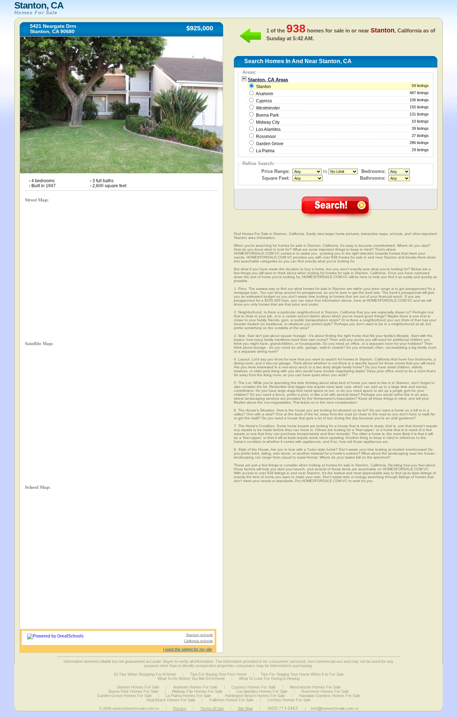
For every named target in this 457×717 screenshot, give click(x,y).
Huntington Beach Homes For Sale (255, 695)
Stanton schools (199, 635)
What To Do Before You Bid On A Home (191, 678)
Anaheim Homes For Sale (195, 687)
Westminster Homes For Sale (315, 687)
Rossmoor (266, 136)
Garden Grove (269, 143)
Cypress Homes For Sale (253, 687)
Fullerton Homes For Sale (231, 700)
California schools (198, 641)
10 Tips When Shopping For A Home (145, 674)
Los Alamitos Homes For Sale (261, 691)
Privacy (179, 708)
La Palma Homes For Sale (188, 695)
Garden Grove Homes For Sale (124, 695)
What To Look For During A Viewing (269, 678)
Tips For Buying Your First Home (218, 674)
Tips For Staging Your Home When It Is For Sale (302, 674)
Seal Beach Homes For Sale (170, 700)
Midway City (268, 122)
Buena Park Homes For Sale (133, 691)
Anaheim (264, 93)
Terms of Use (212, 708)
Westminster (268, 108)
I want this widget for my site (187, 649)
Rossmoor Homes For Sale (325, 691)
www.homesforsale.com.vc (135, 708)
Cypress (264, 100)
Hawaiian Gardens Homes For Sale (329, 695)
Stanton (342, 86)
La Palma (265, 150)
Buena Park (267, 115)
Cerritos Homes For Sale (289, 700)
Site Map (245, 708)
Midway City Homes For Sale (197, 691)
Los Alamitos (268, 129)
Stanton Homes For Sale (138, 687)
